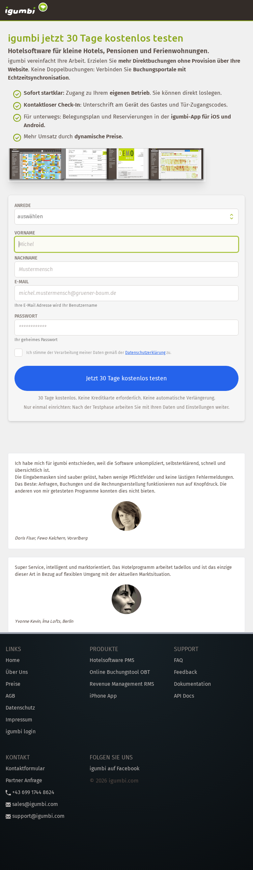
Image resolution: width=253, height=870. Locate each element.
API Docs (184, 696)
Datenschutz (20, 708)
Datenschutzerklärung (145, 352)
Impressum (19, 719)
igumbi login (21, 731)
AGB (10, 696)
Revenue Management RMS (122, 684)
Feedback (185, 672)
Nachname (25, 258)
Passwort (25, 316)
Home (13, 660)
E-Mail (21, 282)
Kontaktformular (25, 768)
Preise (13, 684)
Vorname (24, 233)
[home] (26, 10)
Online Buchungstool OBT (120, 672)
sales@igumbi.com (34, 804)
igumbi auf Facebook (114, 768)
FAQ (178, 660)
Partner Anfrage (24, 780)
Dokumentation (192, 684)
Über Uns (17, 672)
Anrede (22, 205)
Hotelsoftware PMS (112, 660)
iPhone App (103, 696)
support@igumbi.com (38, 816)
